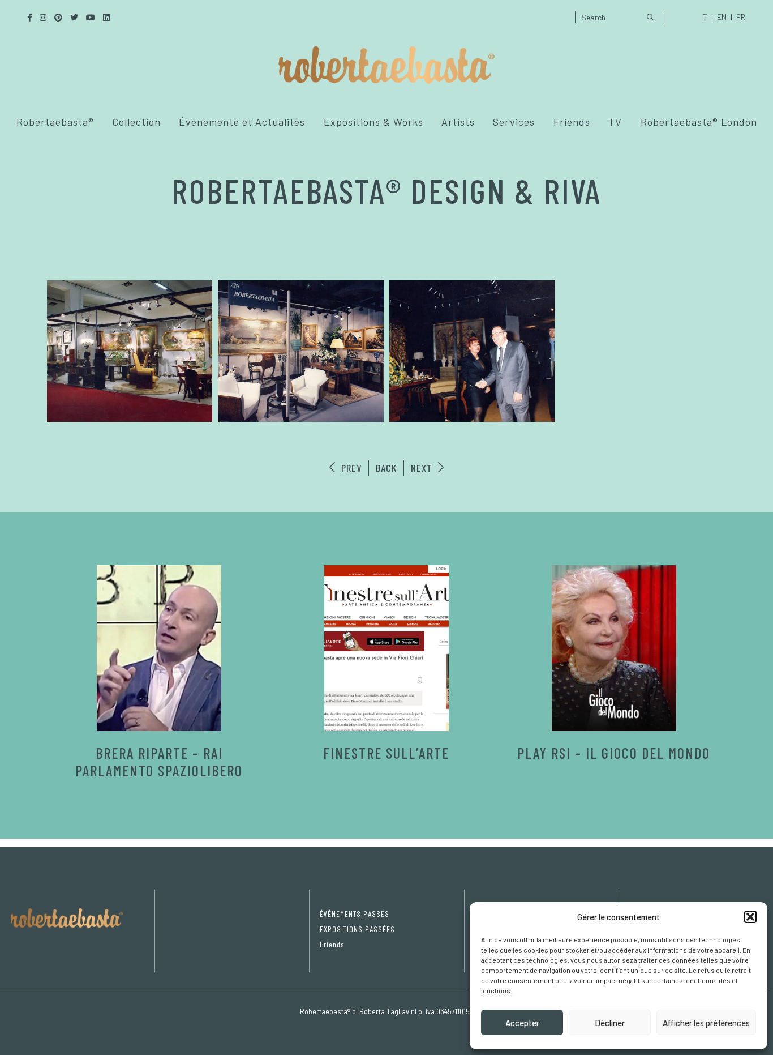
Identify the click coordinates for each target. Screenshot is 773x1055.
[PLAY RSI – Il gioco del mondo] (614, 648)
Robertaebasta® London (699, 122)
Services (514, 122)
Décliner (610, 1023)
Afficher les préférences (706, 1023)
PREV (350, 468)
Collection (136, 122)
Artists (458, 122)
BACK (386, 468)
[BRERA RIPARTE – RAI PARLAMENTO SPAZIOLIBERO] (159, 648)
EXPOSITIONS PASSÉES (357, 929)
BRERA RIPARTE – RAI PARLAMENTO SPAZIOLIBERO (159, 761)
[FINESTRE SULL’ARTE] (386, 648)
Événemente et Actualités (242, 122)
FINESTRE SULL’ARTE (386, 753)
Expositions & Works (373, 122)
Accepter (522, 1023)
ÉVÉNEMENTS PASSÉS (354, 914)
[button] (750, 916)
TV (615, 122)
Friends (571, 122)
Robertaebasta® (55, 122)
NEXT (423, 468)
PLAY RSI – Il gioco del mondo (613, 753)
